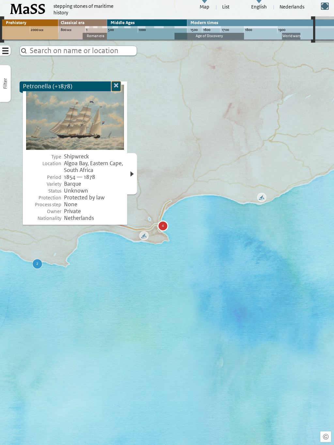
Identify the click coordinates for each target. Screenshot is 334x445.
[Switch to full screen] (325, 6)
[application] (167, 222)
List (225, 7)
